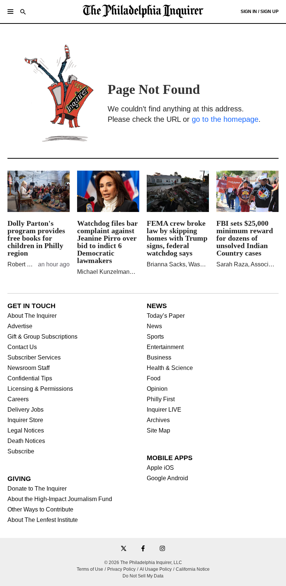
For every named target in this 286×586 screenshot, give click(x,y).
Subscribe (20, 451)
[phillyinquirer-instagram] (162, 548)
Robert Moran (25, 264)
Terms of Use (90, 569)
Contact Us (22, 347)
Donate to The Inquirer (37, 489)
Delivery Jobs (25, 410)
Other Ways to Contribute (40, 510)
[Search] (23, 12)
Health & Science (170, 368)
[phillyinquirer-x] (124, 548)
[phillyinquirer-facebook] (143, 548)
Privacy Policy (121, 569)
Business (159, 358)
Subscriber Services (34, 358)
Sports (155, 337)
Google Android (167, 478)
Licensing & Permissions (40, 389)
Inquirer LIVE (164, 410)
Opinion (157, 389)
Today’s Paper (166, 316)
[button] (10, 11)
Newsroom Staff (28, 368)
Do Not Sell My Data (143, 576)
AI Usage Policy (156, 569)
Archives (158, 420)
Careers (18, 399)
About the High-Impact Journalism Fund (59, 499)
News (154, 326)
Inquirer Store (25, 420)
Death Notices (26, 441)
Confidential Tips (29, 378)
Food (154, 378)
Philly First (161, 399)
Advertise (19, 326)
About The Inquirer (32, 316)
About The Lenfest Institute (42, 520)
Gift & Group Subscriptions (42, 337)
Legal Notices (25, 431)
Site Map (158, 431)
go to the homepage (225, 119)
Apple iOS (160, 468)
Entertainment (165, 347)
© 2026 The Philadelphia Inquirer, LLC (143, 562)
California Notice (193, 569)
